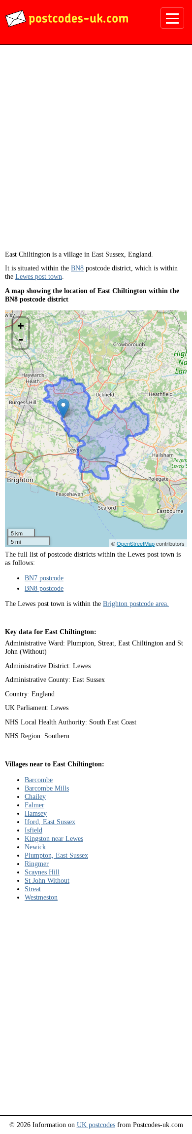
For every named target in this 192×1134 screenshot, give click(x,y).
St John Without (47, 880)
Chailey (35, 796)
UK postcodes (96, 1125)
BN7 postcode (44, 578)
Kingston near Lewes (54, 838)
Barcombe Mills (47, 788)
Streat (33, 889)
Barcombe (39, 780)
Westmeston (41, 897)
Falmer (34, 805)
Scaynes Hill (42, 872)
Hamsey (36, 813)
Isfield (33, 830)
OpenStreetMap (136, 543)
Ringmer (37, 864)
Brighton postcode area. (136, 603)
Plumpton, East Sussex (56, 855)
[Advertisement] (96, 151)
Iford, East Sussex (50, 822)
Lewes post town (38, 276)
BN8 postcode (44, 588)
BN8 (77, 268)
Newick (35, 847)
